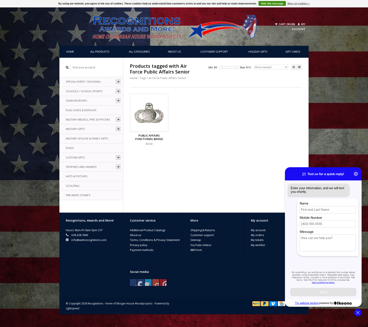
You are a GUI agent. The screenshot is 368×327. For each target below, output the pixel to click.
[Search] (67, 67)
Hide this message (272, 3)
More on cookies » (299, 3)
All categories (139, 51)
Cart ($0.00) (287, 24)
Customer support (214, 51)
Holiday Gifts (258, 51)
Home (70, 51)
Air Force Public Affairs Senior (167, 78)
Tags (143, 78)
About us (174, 51)
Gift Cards (292, 51)
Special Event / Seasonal (83, 82)
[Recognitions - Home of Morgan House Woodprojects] (165, 26)
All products (99, 51)
